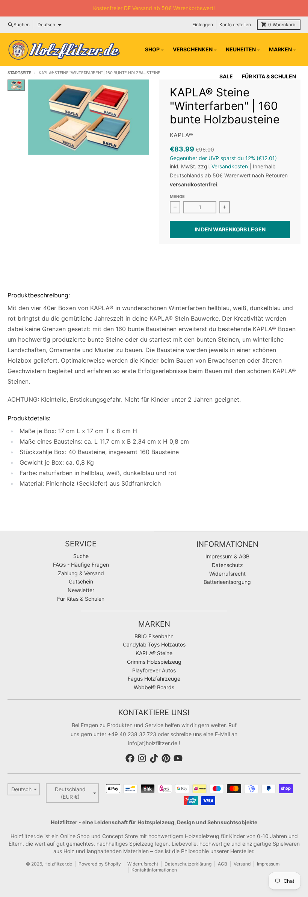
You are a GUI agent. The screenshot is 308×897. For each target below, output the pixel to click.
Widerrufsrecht (142, 864)
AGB (222, 864)
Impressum (268, 864)
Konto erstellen (235, 24)
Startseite (19, 72)
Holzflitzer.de (58, 864)
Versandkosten (229, 166)
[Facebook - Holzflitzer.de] (129, 758)
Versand (242, 864)
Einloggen (202, 24)
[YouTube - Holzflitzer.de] (178, 758)
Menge (177, 196)
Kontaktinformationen (154, 870)
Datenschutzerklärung (188, 864)
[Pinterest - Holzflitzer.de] (166, 758)
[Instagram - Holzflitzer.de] (141, 758)
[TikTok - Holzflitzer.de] (154, 758)
